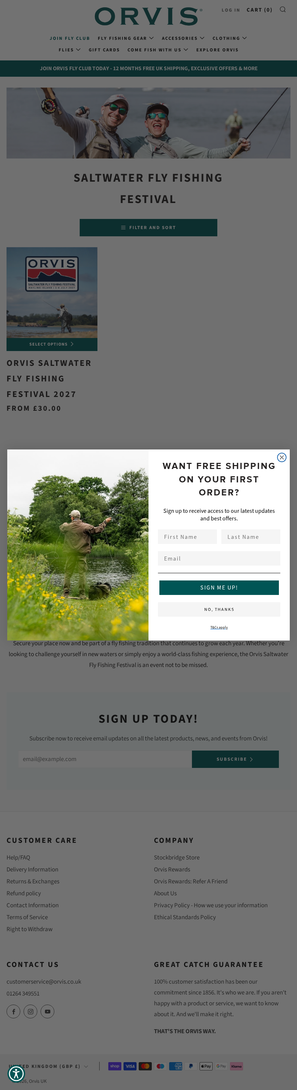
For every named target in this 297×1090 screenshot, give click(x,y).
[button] (16, 1074)
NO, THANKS (219, 609)
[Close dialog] (281, 457)
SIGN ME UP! (219, 587)
